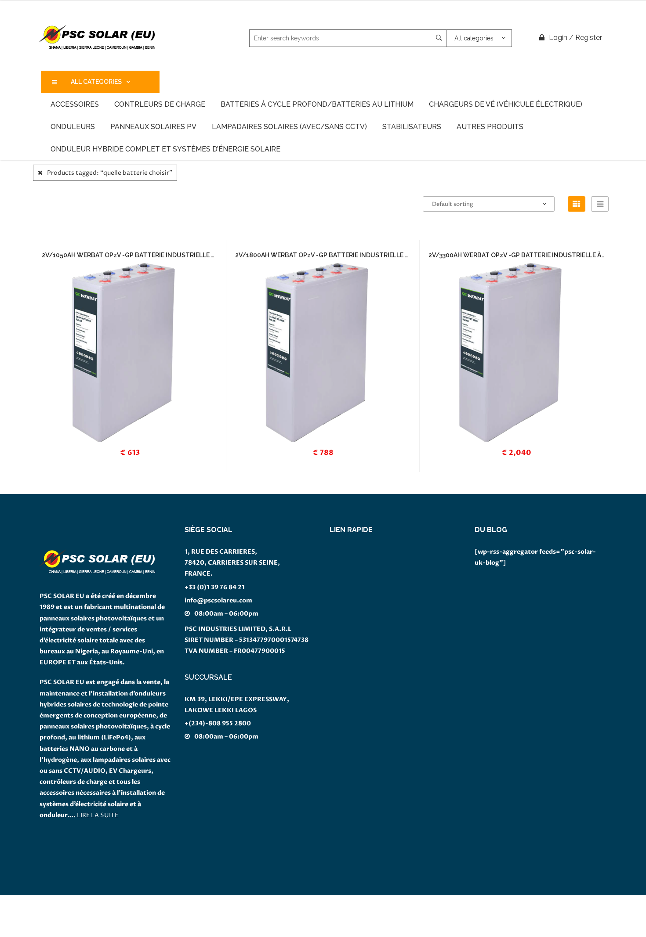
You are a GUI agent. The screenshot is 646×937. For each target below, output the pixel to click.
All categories (96, 81)
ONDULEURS (73, 127)
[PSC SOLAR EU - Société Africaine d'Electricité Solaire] (98, 37)
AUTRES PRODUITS (490, 127)
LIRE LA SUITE (97, 815)
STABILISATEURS (411, 127)
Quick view (147, 459)
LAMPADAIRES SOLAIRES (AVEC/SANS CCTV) (289, 127)
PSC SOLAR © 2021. (30, 931)
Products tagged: (109, 173)
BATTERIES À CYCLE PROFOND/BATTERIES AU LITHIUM (317, 104)
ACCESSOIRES (75, 104)
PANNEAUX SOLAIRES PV (153, 127)
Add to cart (134, 338)
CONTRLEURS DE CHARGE (159, 104)
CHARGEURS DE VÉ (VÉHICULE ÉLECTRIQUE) (505, 104)
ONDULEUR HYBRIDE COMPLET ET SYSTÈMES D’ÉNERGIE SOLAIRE (165, 149)
